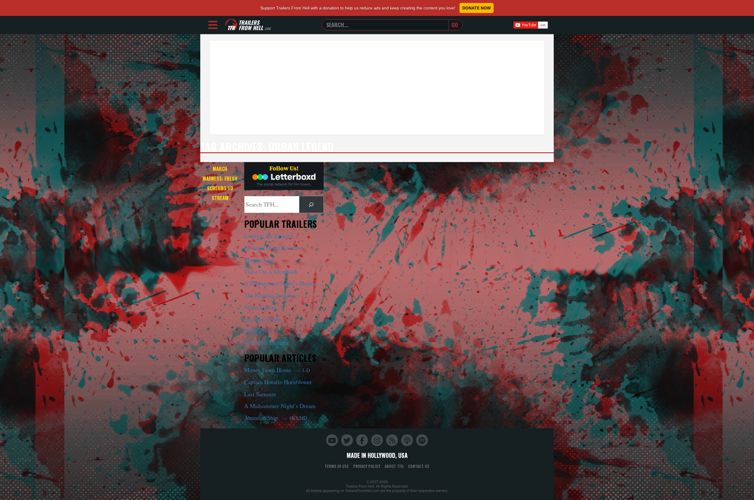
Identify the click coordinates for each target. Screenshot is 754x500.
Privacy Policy (366, 466)
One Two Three (262, 319)
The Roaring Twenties (270, 295)
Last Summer (260, 394)
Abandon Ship (275, 418)
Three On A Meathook (271, 271)
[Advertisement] (377, 87)
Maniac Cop (258, 260)
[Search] (311, 204)
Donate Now (476, 8)
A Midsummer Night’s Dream (280, 283)
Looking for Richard (268, 236)
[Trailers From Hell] (231, 25)
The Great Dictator (266, 342)
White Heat (258, 331)
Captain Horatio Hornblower (278, 382)
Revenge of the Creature (273, 248)
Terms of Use (337, 466)
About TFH (394, 466)
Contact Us (418, 466)
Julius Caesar (260, 307)
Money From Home (277, 370)
